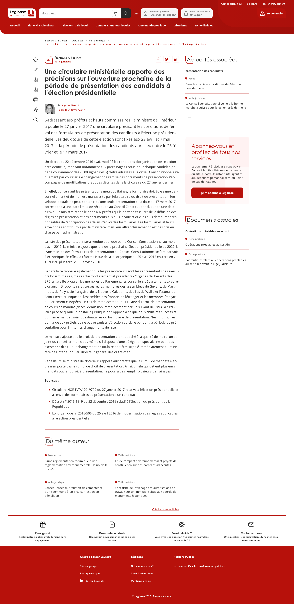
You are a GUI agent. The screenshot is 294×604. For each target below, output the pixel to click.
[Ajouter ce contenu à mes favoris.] (36, 60)
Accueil (15, 25)
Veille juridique (97, 40)
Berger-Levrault (94, 581)
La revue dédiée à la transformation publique (199, 566)
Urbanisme (180, 25)
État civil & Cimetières (41, 25)
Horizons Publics (183, 556)
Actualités (77, 40)
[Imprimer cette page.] (36, 100)
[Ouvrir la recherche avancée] (117, 13)
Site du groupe (88, 566)
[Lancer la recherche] (126, 13)
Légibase (137, 556)
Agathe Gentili (70, 105)
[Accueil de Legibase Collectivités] (22, 13)
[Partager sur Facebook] (158, 59)
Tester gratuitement (274, 3)
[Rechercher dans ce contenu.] (36, 120)
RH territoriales (204, 25)
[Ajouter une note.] (36, 70)
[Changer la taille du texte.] (36, 110)
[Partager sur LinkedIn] (175, 59)
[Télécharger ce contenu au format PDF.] (36, 80)
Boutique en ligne (90, 573)
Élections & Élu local (75, 25)
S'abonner (252, 3)
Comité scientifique (232, 3)
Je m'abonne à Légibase (217, 193)
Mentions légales (141, 581)
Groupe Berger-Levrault (95, 556)
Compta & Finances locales (113, 25)
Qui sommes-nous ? (142, 566)
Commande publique (152, 25)
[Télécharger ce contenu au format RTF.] (36, 90)
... (189, 116)
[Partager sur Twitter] (166, 59)
